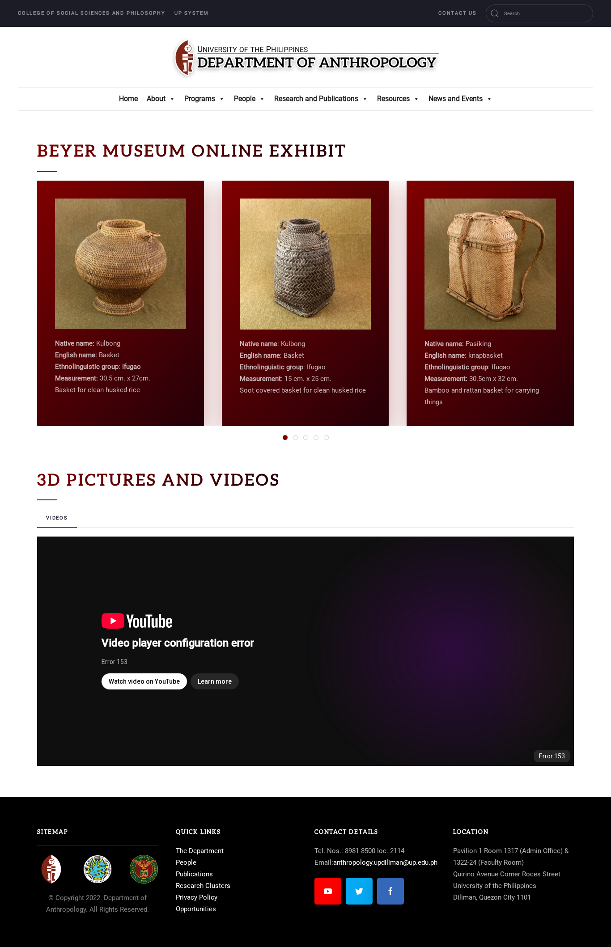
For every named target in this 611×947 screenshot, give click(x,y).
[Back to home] (305, 57)
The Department (200, 851)
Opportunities (196, 909)
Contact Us (457, 13)
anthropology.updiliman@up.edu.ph (385, 862)
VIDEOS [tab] (57, 518)
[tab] (285, 437)
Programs (199, 98)
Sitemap (52, 832)
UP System (191, 13)
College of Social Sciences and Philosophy (91, 13)
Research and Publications (316, 98)
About (156, 98)
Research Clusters (203, 886)
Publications (194, 874)
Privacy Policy (196, 897)
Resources (393, 98)
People (244, 98)
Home (128, 98)
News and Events (456, 98)
